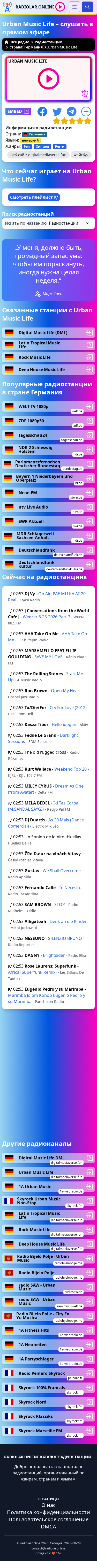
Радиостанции (48, 41)
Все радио (20, 41)
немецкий (30, 140)
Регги (59, 146)
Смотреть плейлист (32, 197)
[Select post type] (68, 223)
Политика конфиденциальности (48, 1512)
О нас (48, 1505)
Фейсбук (81, 154)
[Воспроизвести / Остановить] (60, 7)
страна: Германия (26, 47)
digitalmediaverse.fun (47, 154)
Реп (27, 146)
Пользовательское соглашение (48, 1519)
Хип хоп (42, 146)
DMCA (48, 1526)
